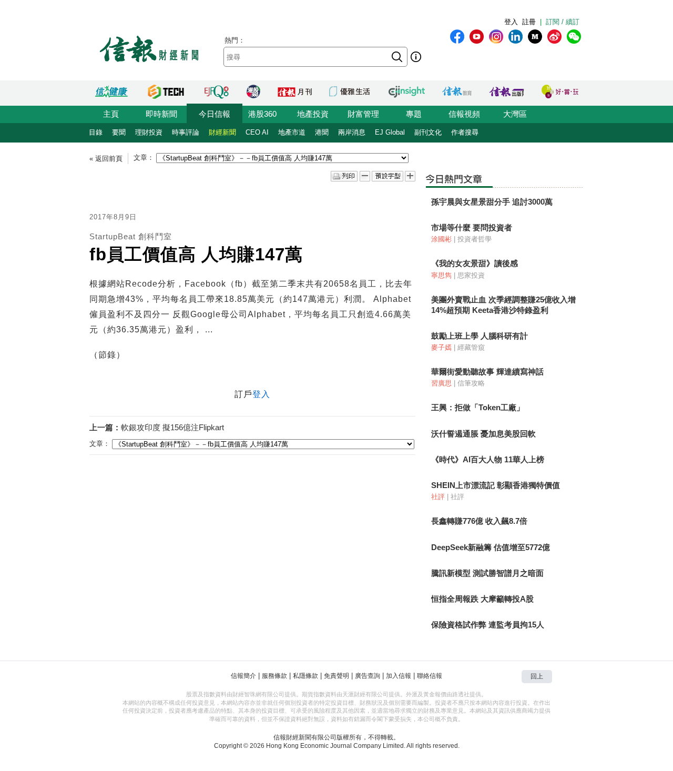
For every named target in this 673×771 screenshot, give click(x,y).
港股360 (262, 113)
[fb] (457, 36)
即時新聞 (161, 113)
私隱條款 (305, 675)
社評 (438, 497)
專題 (414, 113)
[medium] (535, 36)
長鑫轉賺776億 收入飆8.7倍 (479, 520)
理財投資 (148, 132)
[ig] (496, 36)
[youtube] (477, 36)
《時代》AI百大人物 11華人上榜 (487, 459)
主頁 (111, 113)
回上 (537, 676)
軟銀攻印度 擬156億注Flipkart (172, 427)
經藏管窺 (471, 347)
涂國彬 (441, 239)
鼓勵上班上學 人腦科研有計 (479, 335)
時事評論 (185, 132)
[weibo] (554, 36)
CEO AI (257, 132)
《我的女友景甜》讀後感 (474, 263)
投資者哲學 (474, 239)
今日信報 (214, 113)
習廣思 (441, 383)
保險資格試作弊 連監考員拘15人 (487, 624)
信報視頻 (464, 113)
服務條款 (274, 675)
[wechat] (574, 36)
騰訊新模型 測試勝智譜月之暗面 (487, 573)
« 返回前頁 (106, 159)
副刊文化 (428, 132)
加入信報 (398, 675)
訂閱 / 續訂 (562, 22)
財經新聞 (222, 132)
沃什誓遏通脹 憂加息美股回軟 (483, 433)
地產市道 (291, 132)
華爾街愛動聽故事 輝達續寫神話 (487, 371)
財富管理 (363, 113)
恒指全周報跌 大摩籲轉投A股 (482, 598)
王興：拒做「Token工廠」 (477, 407)
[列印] (344, 176)
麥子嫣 (441, 347)
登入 (511, 22)
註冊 (529, 22)
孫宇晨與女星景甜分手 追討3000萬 (492, 201)
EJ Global (390, 132)
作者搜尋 (464, 132)
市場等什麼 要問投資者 (471, 227)
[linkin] (515, 36)
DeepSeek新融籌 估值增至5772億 (490, 547)
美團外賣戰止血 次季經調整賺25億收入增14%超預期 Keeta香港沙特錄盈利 (503, 305)
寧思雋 (441, 275)
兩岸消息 (351, 132)
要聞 (119, 132)
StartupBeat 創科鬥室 (130, 236)
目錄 (96, 132)
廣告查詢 (367, 675)
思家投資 (471, 275)
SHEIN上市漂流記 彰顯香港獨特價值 (495, 485)
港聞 (322, 132)
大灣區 (515, 113)
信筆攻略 (471, 383)
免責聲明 (336, 675)
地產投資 (313, 113)
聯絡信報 (429, 675)
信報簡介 (243, 675)
